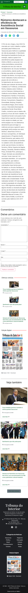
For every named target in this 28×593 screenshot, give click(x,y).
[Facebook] (12, 527)
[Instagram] (16, 527)
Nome (3, 244)
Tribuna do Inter (12, 6)
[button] (24, 6)
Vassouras (9, 12)
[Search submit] (26, 2)
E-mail (3, 251)
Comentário (5, 225)
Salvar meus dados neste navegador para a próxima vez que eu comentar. (13, 265)
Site (2, 257)
